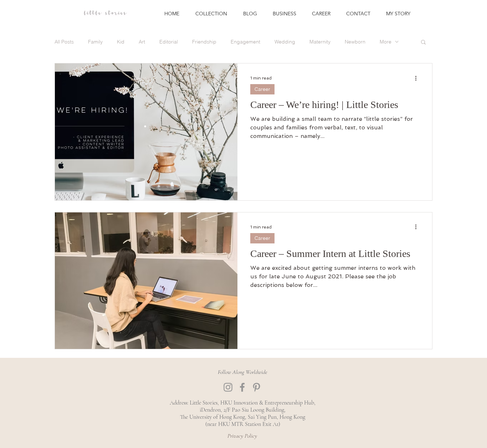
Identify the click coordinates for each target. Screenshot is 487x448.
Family (95, 42)
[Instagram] (228, 387)
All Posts (64, 42)
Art (142, 42)
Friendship (204, 42)
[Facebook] (242, 387)
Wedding (285, 42)
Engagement (245, 42)
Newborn (355, 42)
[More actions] (418, 78)
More (385, 42)
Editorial (168, 42)
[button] (423, 42)
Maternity (319, 42)
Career (262, 89)
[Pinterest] (256, 387)
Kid (120, 42)
